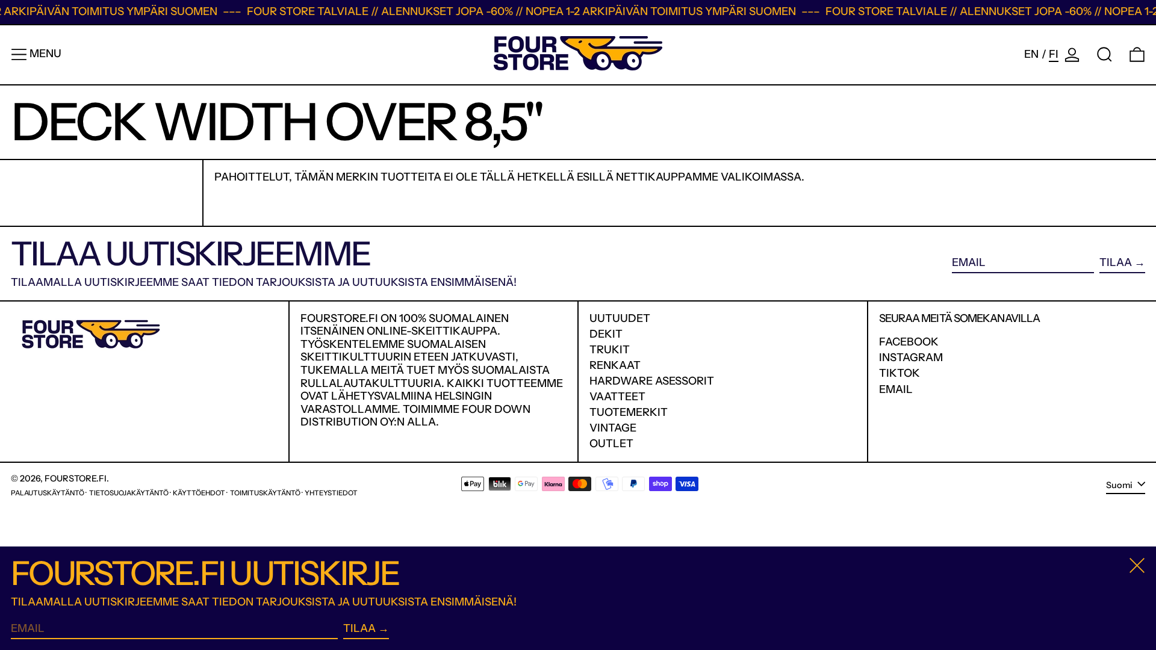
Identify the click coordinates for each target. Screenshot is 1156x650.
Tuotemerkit (628, 412)
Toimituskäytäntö (265, 493)
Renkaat (615, 365)
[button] (1104, 54)
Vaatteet (617, 396)
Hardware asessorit (651, 381)
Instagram (911, 357)
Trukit (609, 349)
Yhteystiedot (331, 493)
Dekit (606, 334)
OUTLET (611, 443)
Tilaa (1115, 262)
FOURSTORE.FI (76, 478)
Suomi (1120, 485)
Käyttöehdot (199, 493)
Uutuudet (619, 318)
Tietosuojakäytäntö (129, 493)
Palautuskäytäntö (47, 493)
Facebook (909, 342)
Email (896, 389)
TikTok (899, 373)
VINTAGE (612, 428)
